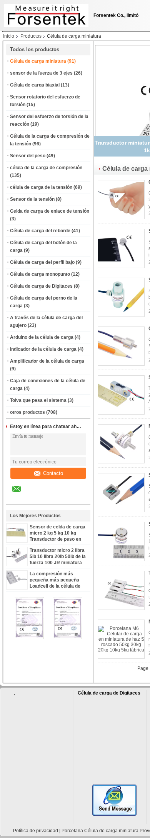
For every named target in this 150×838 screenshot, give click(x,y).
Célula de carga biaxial (35, 85)
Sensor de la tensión (32, 199)
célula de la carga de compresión (46, 167)
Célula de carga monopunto (40, 274)
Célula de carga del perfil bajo (42, 262)
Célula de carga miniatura (38, 61)
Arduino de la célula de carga (41, 337)
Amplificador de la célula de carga (47, 361)
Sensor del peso (27, 155)
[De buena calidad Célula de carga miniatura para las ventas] (29, 637)
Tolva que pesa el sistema (38, 400)
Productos (31, 36)
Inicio (8, 36)
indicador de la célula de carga (43, 349)
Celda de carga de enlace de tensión (49, 211)
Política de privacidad (35, 830)
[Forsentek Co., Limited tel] (37, 497)
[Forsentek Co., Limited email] (21, 494)
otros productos (27, 412)
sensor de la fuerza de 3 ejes (41, 73)
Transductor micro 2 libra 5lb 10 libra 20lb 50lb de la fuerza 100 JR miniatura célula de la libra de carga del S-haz (58, 563)
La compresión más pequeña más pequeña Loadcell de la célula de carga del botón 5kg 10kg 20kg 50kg (57, 586)
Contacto (53, 473)
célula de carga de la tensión (41, 187)
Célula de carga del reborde (40, 230)
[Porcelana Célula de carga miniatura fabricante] (44, 13)
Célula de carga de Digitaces (41, 286)
